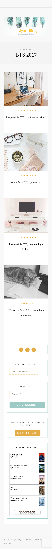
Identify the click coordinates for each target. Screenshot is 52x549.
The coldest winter (19, 498)
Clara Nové (15, 489)
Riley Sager (16, 457)
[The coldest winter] (41, 505)
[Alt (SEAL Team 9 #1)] (41, 494)
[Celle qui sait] (41, 461)
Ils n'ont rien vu (17, 476)
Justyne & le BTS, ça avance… (26, 182)
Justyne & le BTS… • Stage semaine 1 (26, 117)
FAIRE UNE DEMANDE (27, 433)
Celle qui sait (16, 454)
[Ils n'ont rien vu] (41, 483)
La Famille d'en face (18, 465)
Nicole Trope (16, 467)
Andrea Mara (16, 478)
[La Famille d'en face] (41, 472)
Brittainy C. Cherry (18, 500)
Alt (11, 487)
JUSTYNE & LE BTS (26, 110)
